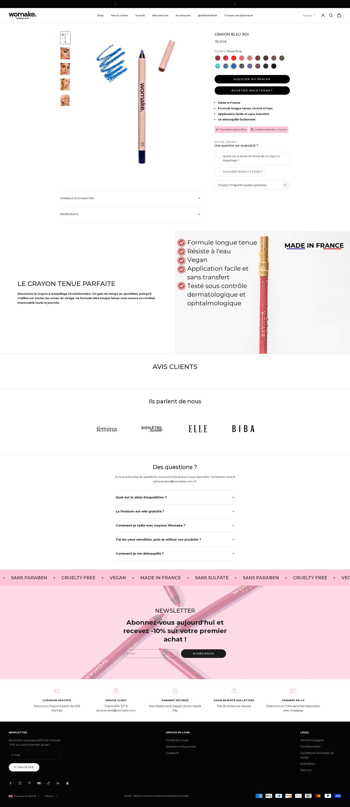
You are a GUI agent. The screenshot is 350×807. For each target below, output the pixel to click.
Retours (305, 770)
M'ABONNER (203, 653)
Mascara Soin (160, 15)
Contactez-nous (177, 740)
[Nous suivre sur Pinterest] (29, 783)
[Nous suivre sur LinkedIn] (58, 783)
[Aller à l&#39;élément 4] (65, 84)
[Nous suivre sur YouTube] (39, 783)
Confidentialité (310, 746)
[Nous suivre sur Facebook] (10, 783)
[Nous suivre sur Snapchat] (67, 783)
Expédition (307, 763)
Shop (100, 15)
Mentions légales (312, 740)
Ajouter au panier (252, 79)
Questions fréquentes (181, 746)
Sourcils (140, 15)
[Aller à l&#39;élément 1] (65, 38)
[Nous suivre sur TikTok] (48, 783)
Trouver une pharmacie (238, 15)
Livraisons (172, 753)
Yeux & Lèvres (119, 15)
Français (307, 15)
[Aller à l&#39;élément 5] (65, 100)
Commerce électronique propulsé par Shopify (166, 796)
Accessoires (183, 15)
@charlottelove (207, 15)
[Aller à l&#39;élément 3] (65, 69)
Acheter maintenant (252, 90)
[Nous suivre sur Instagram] (20, 783)
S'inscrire (24, 767)
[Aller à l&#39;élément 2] (65, 53)
